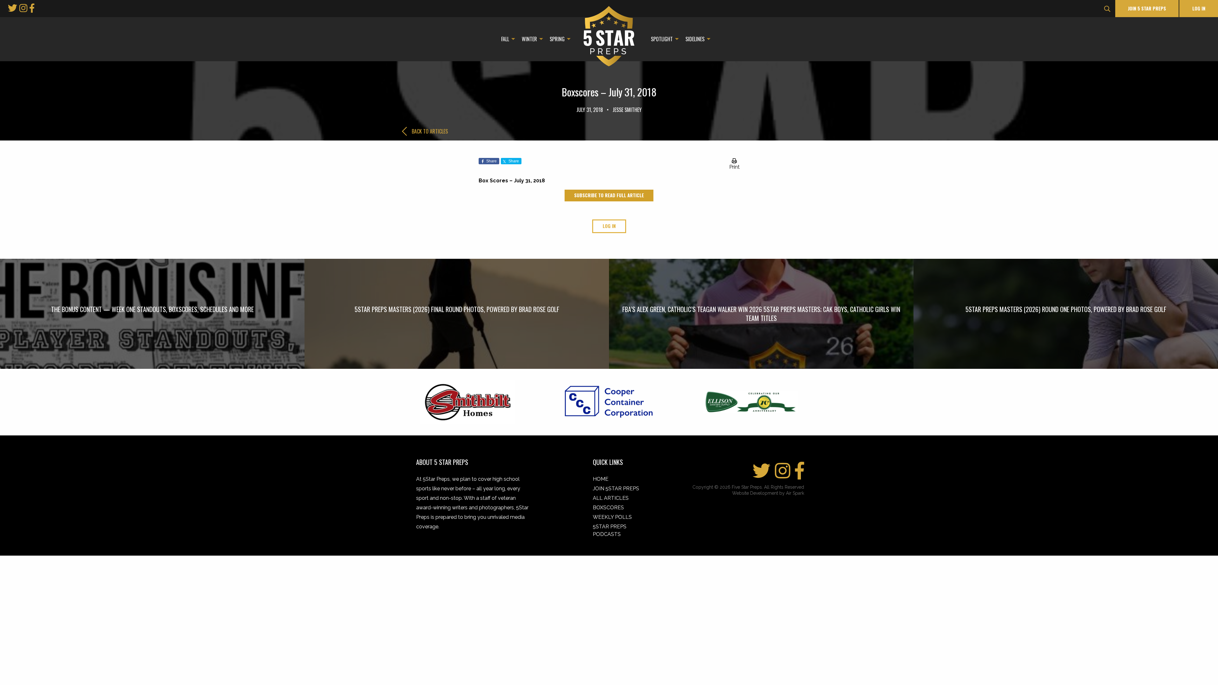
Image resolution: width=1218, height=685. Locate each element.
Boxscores (608, 508)
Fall (505, 39)
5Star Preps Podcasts (609, 530)
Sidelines (694, 39)
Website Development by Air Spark (768, 493)
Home (600, 479)
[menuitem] (506, 39)
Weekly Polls (612, 517)
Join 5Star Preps (616, 489)
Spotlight (662, 39)
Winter (529, 39)
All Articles (611, 498)
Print (734, 167)
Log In (1198, 8)
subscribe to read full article (609, 195)
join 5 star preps (1147, 8)
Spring (557, 39)
